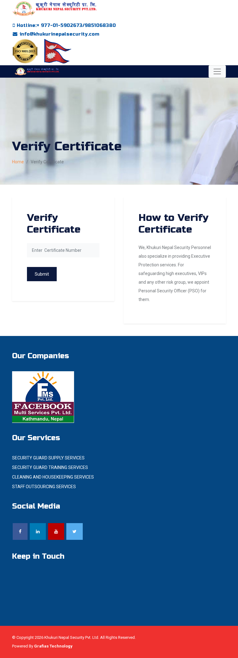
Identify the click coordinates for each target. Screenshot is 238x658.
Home (18, 161)
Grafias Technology (53, 646)
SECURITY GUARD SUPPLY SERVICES (48, 457)
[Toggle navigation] (217, 71)
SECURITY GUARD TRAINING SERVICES (50, 467)
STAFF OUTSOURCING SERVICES (44, 486)
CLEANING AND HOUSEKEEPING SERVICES (53, 477)
